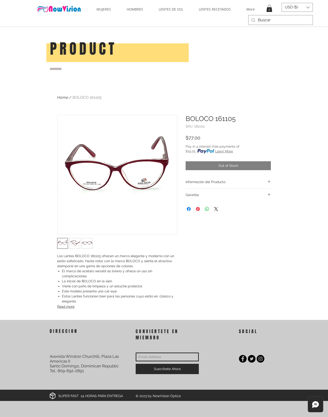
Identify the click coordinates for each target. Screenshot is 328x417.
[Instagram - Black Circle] (260, 359)
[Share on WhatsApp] (207, 209)
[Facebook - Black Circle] (243, 359)
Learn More (224, 151)
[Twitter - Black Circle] (251, 359)
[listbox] (297, 7)
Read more (65, 306)
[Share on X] (216, 209)
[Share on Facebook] (189, 209)
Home (62, 97)
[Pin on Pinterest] (198, 209)
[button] (269, 8)
